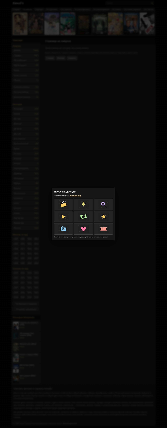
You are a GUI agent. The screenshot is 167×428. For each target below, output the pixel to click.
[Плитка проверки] (63, 204)
